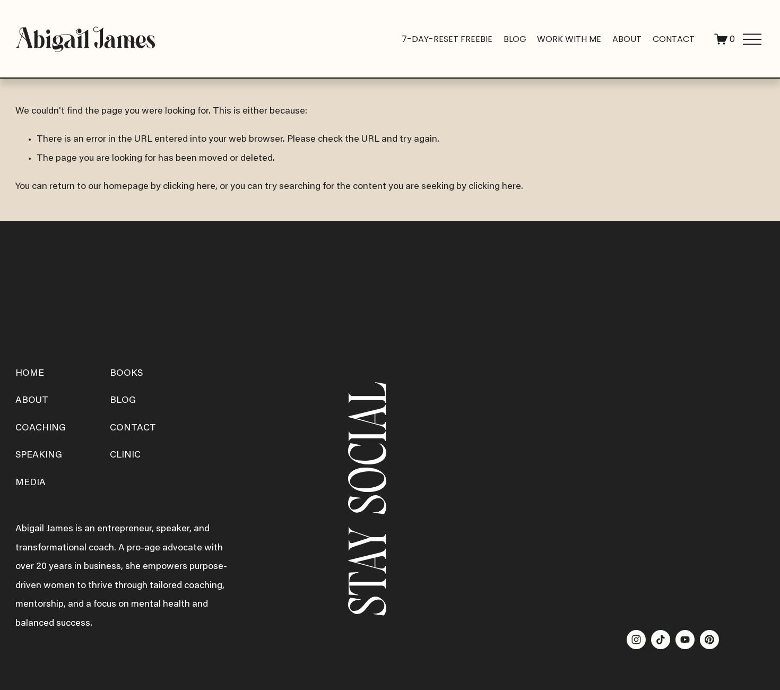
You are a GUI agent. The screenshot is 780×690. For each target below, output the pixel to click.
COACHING (40, 428)
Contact (674, 39)
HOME (29, 373)
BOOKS (126, 373)
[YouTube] (685, 639)
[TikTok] (660, 639)
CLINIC (125, 455)
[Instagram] (636, 639)
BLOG (123, 401)
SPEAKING (38, 455)
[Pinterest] (709, 639)
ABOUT (31, 401)
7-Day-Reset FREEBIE (447, 39)
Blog (515, 39)
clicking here (189, 187)
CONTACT (133, 428)
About (627, 39)
